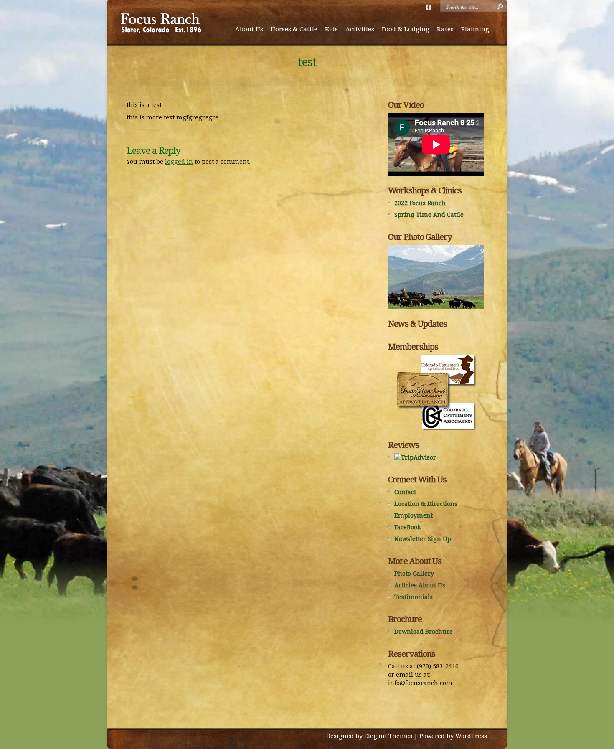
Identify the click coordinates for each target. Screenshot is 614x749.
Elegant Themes (388, 736)
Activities (359, 29)
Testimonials (413, 597)
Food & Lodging (405, 29)
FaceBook (407, 527)
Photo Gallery (414, 573)
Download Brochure (423, 631)
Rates (445, 29)
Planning (475, 29)
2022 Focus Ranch (420, 203)
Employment (413, 515)
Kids (331, 29)
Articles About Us (419, 585)
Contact (405, 492)
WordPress (471, 736)
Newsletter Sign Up (422, 539)
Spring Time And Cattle (429, 214)
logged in (179, 161)
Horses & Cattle (294, 29)
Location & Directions (425, 503)
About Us (249, 29)
